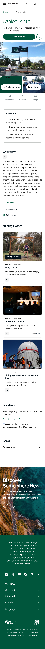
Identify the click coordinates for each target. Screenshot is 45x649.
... (12, 12)
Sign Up (9, 505)
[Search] (34, 4)
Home (5, 12)
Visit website (19, 37)
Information (11, 596)
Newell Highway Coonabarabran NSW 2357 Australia (23, 29)
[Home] (15, 4)
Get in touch (11, 215)
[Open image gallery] (22, 59)
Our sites (9, 602)
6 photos (35, 87)
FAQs (35, 100)
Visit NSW (10, 584)
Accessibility (9, 447)
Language (10, 609)
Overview (9, 100)
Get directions (10, 419)
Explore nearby (13, 87)
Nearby (22, 100)
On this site (11, 590)
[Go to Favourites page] (41, 3)
